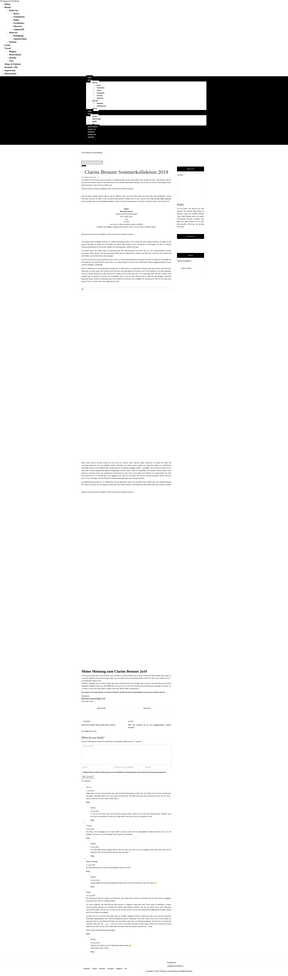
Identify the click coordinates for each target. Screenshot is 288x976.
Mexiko (12, 57)
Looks (7, 45)
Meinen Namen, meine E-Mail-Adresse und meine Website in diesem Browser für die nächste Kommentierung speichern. (124, 772)
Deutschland (15, 54)
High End (100, 699)
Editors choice (186, 268)
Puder (16, 20)
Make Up (13, 10)
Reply (88, 802)
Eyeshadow (19, 23)
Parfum (12, 42)
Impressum (10, 70)
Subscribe (91, 137)
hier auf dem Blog (157, 199)
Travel (7, 48)
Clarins (92, 699)
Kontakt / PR (10, 67)
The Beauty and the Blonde (9, 1)
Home (7, 4)
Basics (17, 13)
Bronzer (85, 699)
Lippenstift (19, 29)
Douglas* (109, 227)
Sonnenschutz (20, 39)
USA (11, 61)
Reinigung (18, 35)
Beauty (7, 7)
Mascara (18, 26)
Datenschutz (10, 73)
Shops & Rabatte (12, 64)
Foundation (19, 16)
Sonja (88, 892)
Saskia (86, 177)
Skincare (13, 32)
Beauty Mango (92, 861)
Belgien (12, 51)
